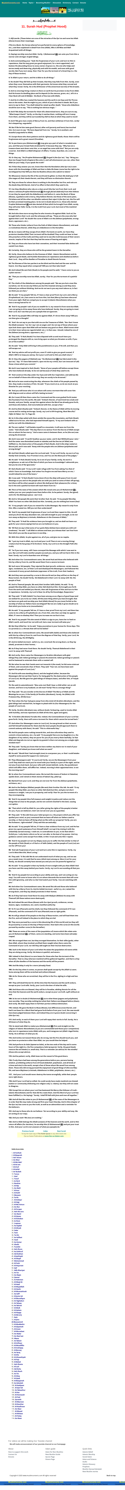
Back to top (111, 1475)
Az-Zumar (18, 1242)
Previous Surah (28, 1131)
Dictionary (67, 3)
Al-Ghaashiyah (20, 1357)
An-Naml (17, 1214)
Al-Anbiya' (18, 1200)
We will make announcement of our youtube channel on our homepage (37, 1444)
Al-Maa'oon (19, 1402)
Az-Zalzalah (18, 1383)
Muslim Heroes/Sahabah (92, 1469)
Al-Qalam (17, 1310)
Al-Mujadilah (19, 1287)
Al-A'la (16, 1355)
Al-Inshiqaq (18, 1348)
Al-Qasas (17, 1216)
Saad (16, 1240)
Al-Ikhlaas (19, 1413)
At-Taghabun (19, 1301)
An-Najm (17, 1275)
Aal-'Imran (17, 1157)
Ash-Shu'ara (19, 1211)
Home (24, 3)
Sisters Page (50, 1459)
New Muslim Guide (52, 1454)
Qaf (15, 1268)
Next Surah (61, 1131)
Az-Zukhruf (18, 1251)
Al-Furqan (18, 1209)
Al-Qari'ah (19, 1388)
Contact (75, 3)
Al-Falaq (18, 1416)
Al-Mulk (17, 1308)
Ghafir (16, 1244)
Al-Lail (16, 1367)
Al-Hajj (16, 1202)
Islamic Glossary (89, 1464)
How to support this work (18, 1452)
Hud (15, 1176)
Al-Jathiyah (18, 1256)
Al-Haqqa (17, 1312)
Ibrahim (17, 1183)
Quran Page (50, 1457)
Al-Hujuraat (18, 1266)
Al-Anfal (16, 1169)
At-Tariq (17, 1352)
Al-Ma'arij (18, 1315)
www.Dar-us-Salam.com (54, 1136)
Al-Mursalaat (19, 1331)
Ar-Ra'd (17, 1181)
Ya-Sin (16, 1235)
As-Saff (17, 1294)
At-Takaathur (20, 1390)
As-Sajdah (18, 1226)
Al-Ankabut (18, 1219)
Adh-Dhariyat (19, 1270)
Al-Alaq (17, 1376)
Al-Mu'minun (19, 1204)
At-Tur (16, 1273)
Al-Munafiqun (19, 1298)
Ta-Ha (16, 1197)
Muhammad (19, 1261)
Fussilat (17, 1247)
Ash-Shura (18, 1249)
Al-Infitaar (18, 1343)
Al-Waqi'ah (18, 1282)
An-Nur (17, 1207)
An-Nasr (18, 1409)
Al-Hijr (16, 1186)
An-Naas (18, 1418)
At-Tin (16, 1374)
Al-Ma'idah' (17, 1162)
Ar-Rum (17, 1221)
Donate (83, 3)
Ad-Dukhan (18, 1254)
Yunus (16, 1174)
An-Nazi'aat (18, 1336)
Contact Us (12, 1454)
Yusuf (16, 1179)
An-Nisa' (16, 1160)
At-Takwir (18, 1341)
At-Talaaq (17, 1303)
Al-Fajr (16, 1359)
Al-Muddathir (19, 1324)
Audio (85, 1462)
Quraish (18, 1399)
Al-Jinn (16, 1320)
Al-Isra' (17, 1190)
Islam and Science (89, 1459)
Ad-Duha (17, 1369)
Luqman (17, 1223)
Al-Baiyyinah (19, 1381)
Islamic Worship (89, 1454)
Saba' (16, 1230)
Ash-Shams (18, 1364)
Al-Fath (17, 1263)
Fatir (16, 1233)
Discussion (57, 3)
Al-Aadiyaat (19, 1385)
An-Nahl (17, 1188)
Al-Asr (17, 1392)
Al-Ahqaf (17, 1258)
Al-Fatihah (17, 1153)
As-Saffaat (18, 1237)
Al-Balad (17, 1362)
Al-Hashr (17, 1289)
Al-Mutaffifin (19, 1345)
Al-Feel (17, 1397)
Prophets (86, 1467)
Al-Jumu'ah (18, 1296)
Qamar (17, 1277)
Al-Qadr (17, 1378)
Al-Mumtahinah (20, 1291)
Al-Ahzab (17, 1228)
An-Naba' (17, 1334)
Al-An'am (16, 1164)
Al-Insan (17, 1329)
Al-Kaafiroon (20, 1406)
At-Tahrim (18, 1305)
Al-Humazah (20, 1395)
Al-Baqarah (17, 1155)
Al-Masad (18, 1411)
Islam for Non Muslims (54, 1452)
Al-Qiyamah (18, 1327)
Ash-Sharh (18, 1371)
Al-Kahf (17, 1193)
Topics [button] (31, 3)
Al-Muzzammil (17, 1322)
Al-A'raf (16, 1167)
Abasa (16, 1338)
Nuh (16, 1317)
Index (45, 1131)
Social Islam (87, 1457)
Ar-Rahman (18, 1280)
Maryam (17, 1195)
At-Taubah (17, 1172)
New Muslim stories (90, 1471)
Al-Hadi (17, 1284)
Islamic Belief (88, 1452)
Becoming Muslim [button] (43, 3)
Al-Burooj (17, 1350)
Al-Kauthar (19, 1404)
